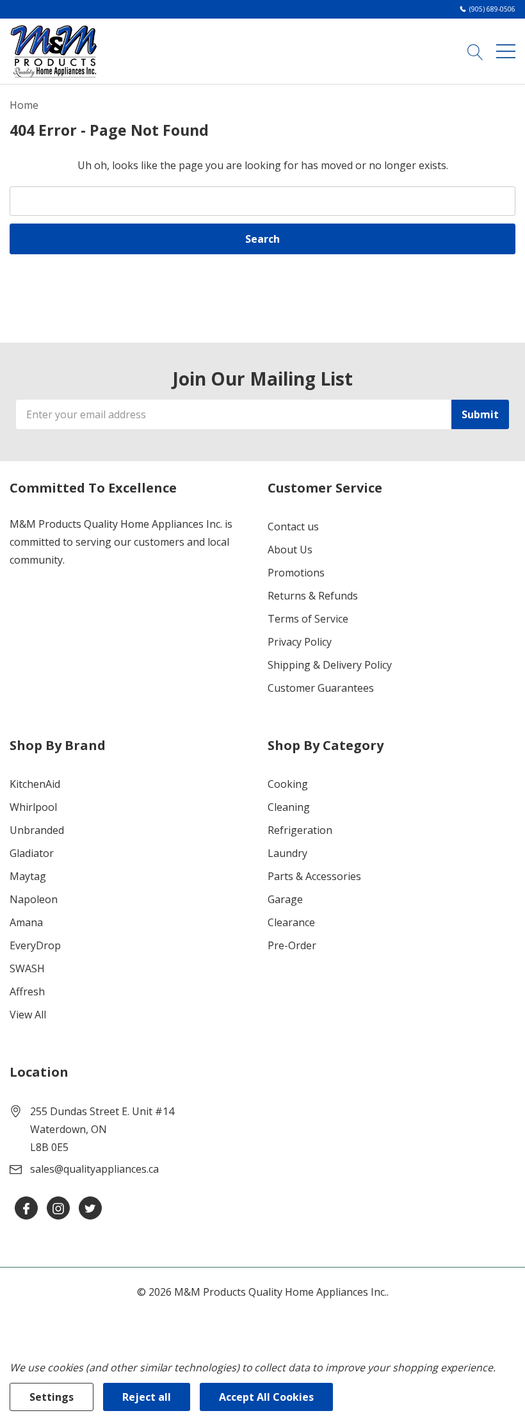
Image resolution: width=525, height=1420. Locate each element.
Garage (285, 899)
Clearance (291, 922)
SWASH (27, 968)
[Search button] (475, 51)
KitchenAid (35, 784)
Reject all (146, 1397)
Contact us (293, 526)
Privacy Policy (300, 642)
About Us (290, 550)
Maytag (28, 876)
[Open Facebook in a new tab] (26, 1209)
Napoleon (34, 899)
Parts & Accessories (314, 876)
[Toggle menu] (505, 51)
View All (28, 1015)
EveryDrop (35, 945)
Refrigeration (300, 830)
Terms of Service (308, 619)
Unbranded (37, 830)
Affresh (27, 991)
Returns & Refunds (313, 596)
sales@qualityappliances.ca (94, 1169)
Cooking (288, 784)
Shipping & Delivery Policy (330, 665)
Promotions (296, 573)
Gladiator (32, 853)
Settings (51, 1397)
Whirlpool (33, 807)
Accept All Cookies (266, 1397)
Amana (26, 922)
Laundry (287, 853)
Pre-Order (292, 945)
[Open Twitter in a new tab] (90, 1209)
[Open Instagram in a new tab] (58, 1209)
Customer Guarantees (321, 688)
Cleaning (289, 807)
